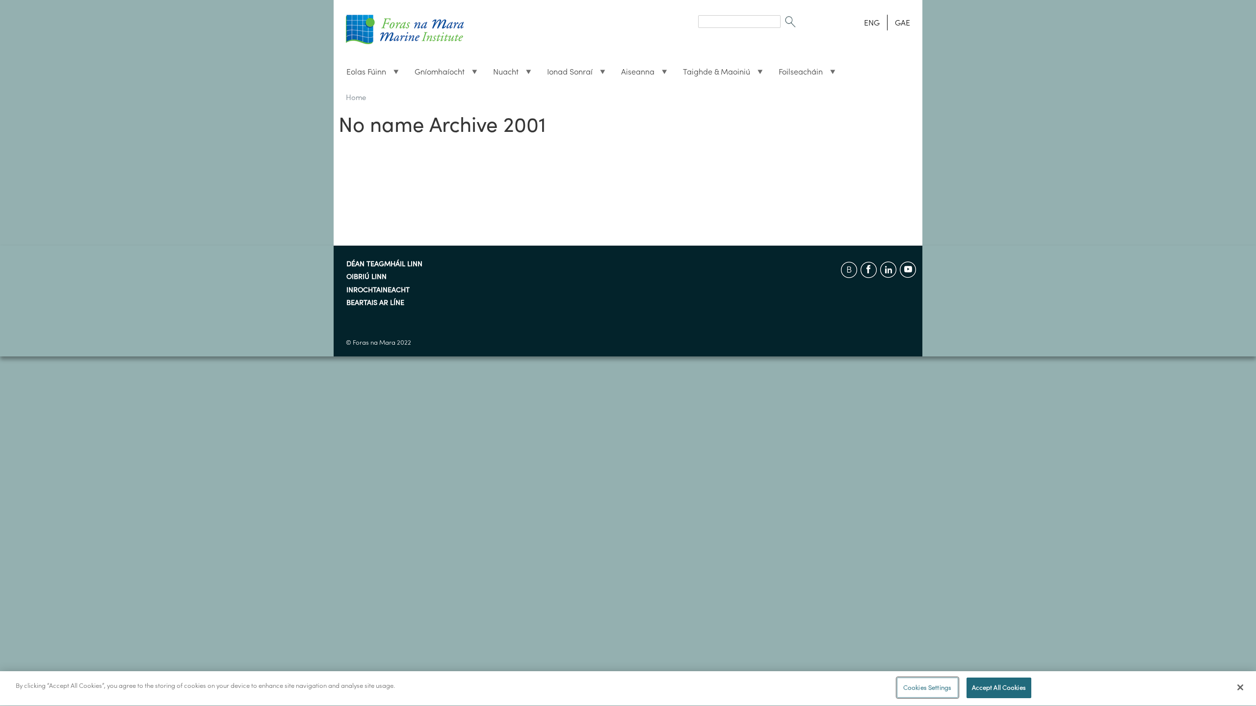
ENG (872, 22)
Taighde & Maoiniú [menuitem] (712, 74)
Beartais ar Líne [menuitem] (375, 303)
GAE (902, 22)
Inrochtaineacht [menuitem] (378, 290)
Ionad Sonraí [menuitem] (566, 74)
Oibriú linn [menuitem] (366, 277)
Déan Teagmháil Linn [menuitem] (384, 264)
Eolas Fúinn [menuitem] (362, 74)
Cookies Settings (927, 687)
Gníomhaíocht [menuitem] (436, 74)
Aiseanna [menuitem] (633, 74)
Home (356, 97)
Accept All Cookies (999, 687)
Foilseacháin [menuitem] (797, 74)
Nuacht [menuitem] (502, 74)
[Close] (1240, 687)
